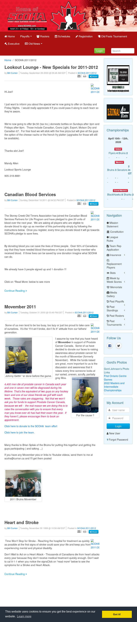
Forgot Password (118, 439)
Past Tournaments (114, 322)
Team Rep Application (114, 247)
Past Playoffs (116, 301)
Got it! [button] (117, 614)
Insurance (115, 255)
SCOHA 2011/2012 (87, 72)
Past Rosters (116, 315)
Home (7, 60)
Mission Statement (112, 224)
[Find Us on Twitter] (119, 346)
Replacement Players (114, 265)
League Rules (112, 238)
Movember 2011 (20, 306)
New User (114, 433)
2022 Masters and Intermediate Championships (114, 386)
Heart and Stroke (21, 522)
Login (100, 51)
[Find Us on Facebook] (110, 346)
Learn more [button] (24, 616)
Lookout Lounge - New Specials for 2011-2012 (51, 67)
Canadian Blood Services (30, 194)
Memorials (116, 287)
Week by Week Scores (114, 279)
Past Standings (112, 308)
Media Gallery (112, 294)
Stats (112, 273)
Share (94, 76)
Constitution (117, 231)
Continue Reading (15, 290)
